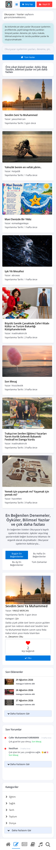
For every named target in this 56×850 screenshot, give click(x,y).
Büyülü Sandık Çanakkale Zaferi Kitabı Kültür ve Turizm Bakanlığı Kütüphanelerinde (27, 326)
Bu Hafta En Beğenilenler (39, 555)
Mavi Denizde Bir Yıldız (18, 219)
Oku (29, 658)
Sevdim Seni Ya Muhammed (21, 115)
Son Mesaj (11, 381)
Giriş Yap (28, 4)
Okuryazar (9, 14)
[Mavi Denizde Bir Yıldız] (27, 198)
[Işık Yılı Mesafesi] (27, 250)
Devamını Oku (16, 636)
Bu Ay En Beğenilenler (16, 563)
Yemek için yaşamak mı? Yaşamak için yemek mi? (27, 493)
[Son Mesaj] (27, 360)
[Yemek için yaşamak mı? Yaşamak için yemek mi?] (27, 470)
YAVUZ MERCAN (20, 610)
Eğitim (12, 796)
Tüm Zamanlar (39, 562)
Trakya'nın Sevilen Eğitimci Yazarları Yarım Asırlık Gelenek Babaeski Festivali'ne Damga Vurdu (26, 436)
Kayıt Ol (46, 4)
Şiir (17, 618)
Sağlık (12, 803)
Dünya (12, 823)
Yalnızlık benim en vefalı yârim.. (23, 167)
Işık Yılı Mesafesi (14, 271)
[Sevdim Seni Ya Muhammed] (27, 94)
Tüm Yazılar (29, 57)
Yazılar (20, 14)
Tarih (11, 809)
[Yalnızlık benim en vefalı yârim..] (27, 146)
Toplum (13, 816)
